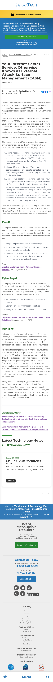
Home (4, 54)
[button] (26, 677)
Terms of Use (26, 619)
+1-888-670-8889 (26, 566)
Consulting (26, 644)
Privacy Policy (26, 621)
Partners (26, 629)
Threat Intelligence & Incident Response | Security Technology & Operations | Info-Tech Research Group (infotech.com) (24, 419)
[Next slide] (48, 492)
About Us (27, 609)
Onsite (26, 642)
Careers (26, 611)
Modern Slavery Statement (26, 623)
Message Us (25, 579)
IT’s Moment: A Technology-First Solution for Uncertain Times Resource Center (27, 509)
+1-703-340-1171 (26, 572)
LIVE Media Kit (26, 631)
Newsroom (26, 613)
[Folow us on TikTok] (23, 594)
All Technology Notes (16, 445)
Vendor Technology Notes (19, 54)
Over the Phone (26, 640)
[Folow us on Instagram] (16, 594)
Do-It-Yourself (26, 638)
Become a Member (25, 545)
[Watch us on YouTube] (23, 588)
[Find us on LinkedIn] (16, 588)
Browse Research (26, 650)
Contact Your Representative (26, 37)
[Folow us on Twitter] (29, 588)
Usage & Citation (26, 617)
